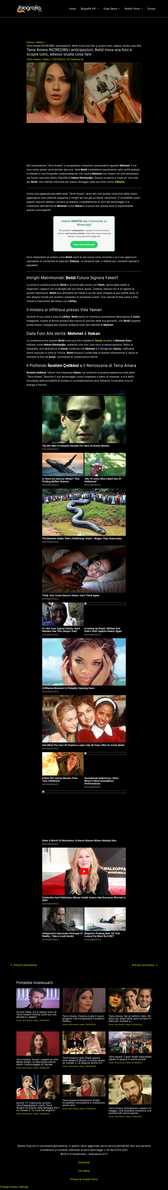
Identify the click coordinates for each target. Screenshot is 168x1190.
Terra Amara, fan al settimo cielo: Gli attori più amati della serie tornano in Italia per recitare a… (130, 1019)
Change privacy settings (14, 1186)
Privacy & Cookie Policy (84, 1179)
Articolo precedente (23, 965)
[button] (97, 8)
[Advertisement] (84, 145)
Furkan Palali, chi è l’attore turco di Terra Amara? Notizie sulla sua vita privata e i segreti (36, 1014)
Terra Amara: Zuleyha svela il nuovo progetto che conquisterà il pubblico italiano (83, 1019)
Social (18, 1020)
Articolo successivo (145, 965)
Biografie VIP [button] (88, 8)
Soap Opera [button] (110, 8)
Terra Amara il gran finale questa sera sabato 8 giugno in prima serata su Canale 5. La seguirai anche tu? (83, 1060)
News (46, 59)
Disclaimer (84, 1162)
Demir (98, 340)
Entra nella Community (84, 245)
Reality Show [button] (132, 8)
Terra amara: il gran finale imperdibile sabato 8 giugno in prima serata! (130, 1058)
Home (72, 8)
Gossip (151, 8)
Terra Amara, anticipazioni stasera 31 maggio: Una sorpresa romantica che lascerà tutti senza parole (130, 1111)
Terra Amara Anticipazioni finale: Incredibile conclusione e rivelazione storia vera (83, 1103)
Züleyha (119, 181)
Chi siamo (84, 1170)
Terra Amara (34, 59)
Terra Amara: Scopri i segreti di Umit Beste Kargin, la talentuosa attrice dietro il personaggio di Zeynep (37, 1062)
